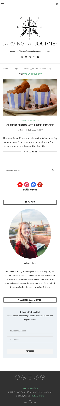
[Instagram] (22, 57)
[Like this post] (24, 151)
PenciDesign (37, 395)
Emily (22, 130)
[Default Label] (40, 184)
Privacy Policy (30, 388)
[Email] (38, 57)
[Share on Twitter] (30, 151)
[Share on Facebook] (27, 151)
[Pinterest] (30, 57)
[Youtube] (26, 57)
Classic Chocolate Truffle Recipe (30, 125)
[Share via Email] (36, 151)
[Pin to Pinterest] (33, 151)
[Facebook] (33, 57)
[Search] (57, 4)
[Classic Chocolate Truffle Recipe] (30, 97)
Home (5, 68)
